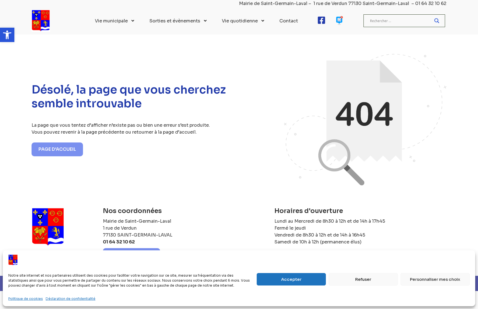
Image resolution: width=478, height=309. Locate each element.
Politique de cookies (25, 299)
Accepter (291, 279)
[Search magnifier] (437, 21)
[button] (7, 35)
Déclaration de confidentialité (70, 299)
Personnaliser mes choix (435, 279)
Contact (288, 21)
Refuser (363, 279)
